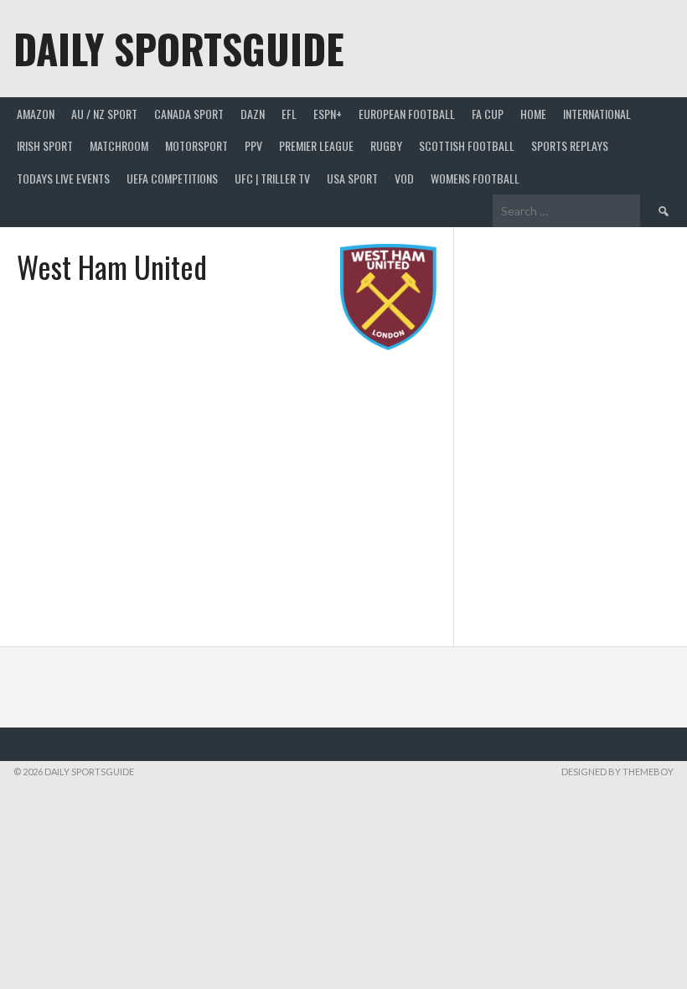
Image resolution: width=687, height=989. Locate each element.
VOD (404, 178)
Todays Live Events (63, 178)
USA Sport (352, 178)
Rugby (386, 145)
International (597, 113)
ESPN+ (327, 113)
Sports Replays (569, 145)
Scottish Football (466, 145)
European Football (407, 113)
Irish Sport (45, 145)
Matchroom (119, 145)
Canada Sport (189, 113)
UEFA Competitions (172, 178)
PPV (253, 145)
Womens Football (475, 178)
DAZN (252, 113)
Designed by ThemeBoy (617, 771)
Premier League (316, 145)
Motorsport (196, 145)
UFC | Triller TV (272, 178)
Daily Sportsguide (178, 48)
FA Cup (488, 113)
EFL (289, 113)
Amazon (35, 113)
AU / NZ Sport (104, 113)
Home (533, 113)
